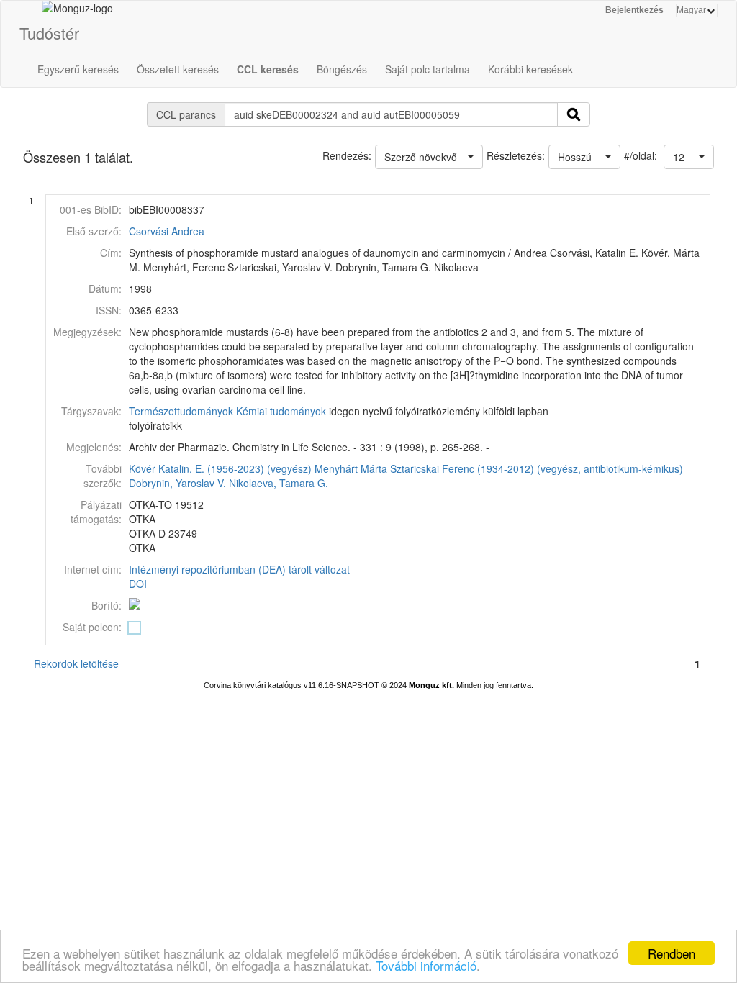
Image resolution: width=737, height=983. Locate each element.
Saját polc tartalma (427, 69)
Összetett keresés (178, 69)
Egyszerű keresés (78, 69)
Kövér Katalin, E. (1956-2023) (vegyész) (220, 468)
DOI (138, 583)
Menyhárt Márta (351, 468)
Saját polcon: (92, 627)
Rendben (671, 953)
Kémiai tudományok (281, 411)
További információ (426, 965)
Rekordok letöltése (76, 663)
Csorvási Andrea (166, 231)
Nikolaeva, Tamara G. (278, 483)
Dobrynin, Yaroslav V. (177, 483)
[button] (689, 157)
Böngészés (342, 69)
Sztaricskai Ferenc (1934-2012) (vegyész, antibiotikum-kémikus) (536, 468)
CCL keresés (268, 69)
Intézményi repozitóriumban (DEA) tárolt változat (239, 569)
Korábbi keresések (530, 69)
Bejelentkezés (634, 10)
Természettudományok (181, 411)
